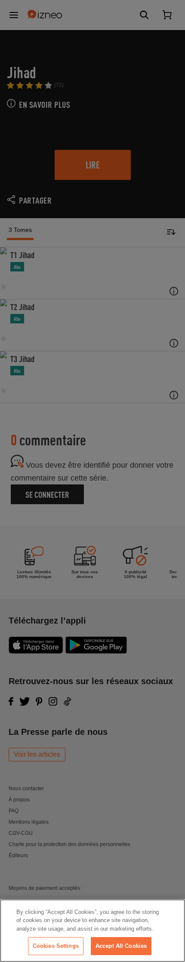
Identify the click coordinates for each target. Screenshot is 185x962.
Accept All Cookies (121, 946)
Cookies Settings (56, 946)
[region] (92, 930)
